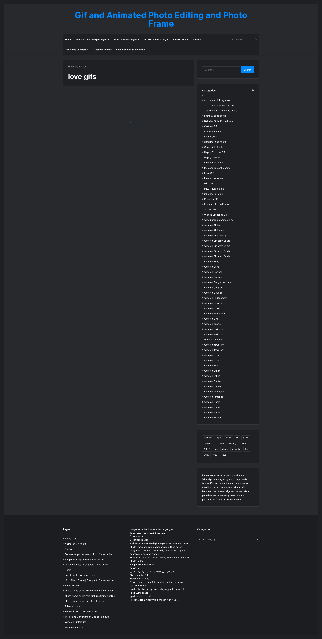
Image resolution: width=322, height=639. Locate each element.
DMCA (68, 549)
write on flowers (213, 303)
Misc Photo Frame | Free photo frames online (89, 580)
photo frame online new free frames (84, 601)
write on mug (211, 365)
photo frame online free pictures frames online (90, 596)
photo (196, 39)
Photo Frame (179, 39)
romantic (236, 449)
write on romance (213, 396)
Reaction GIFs (211, 199)
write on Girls (211, 318)
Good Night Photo (213, 147)
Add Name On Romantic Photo (220, 110)
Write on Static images (125, 39)
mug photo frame (213, 194)
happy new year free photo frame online (86, 564)
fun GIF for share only (155, 39)
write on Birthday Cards (217, 251)
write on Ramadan (214, 391)
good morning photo (215, 141)
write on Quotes (212, 381)
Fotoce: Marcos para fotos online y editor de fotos (156, 582)
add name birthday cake (217, 100)
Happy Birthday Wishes (142, 564)
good (245, 437)
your (224, 455)
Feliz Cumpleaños (139, 592)
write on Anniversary (215, 235)
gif (237, 437)
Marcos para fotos (139, 578)
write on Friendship (214, 313)
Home (68, 39)
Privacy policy (72, 606)
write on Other (212, 370)
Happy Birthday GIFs (215, 152)
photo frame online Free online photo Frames (89, 590)
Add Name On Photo (75, 49)
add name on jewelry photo (219, 105)
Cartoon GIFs (211, 126)
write (206, 455)
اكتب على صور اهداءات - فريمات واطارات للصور (152, 571)
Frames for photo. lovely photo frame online (88, 554)
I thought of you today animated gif (89, 133)
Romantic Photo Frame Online (81, 611)
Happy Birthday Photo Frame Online (84, 559)
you (215, 455)
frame (228, 437)
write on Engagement (215, 298)
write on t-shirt (212, 402)
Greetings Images (102, 49)
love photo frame (213, 178)
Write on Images (74, 627)
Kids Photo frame (213, 162)
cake (219, 437)
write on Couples (213, 287)
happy (207, 443)
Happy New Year (213, 157)
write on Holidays (213, 329)
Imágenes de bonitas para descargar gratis (152, 529)
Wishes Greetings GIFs (216, 214)
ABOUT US (71, 538)
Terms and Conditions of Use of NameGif (87, 616)
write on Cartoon (213, 272)
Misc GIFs (209, 183)
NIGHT (207, 449)
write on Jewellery (214, 344)
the (246, 449)
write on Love (211, 355)
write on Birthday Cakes (217, 240)
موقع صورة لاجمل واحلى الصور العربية (148, 532)
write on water (212, 407)
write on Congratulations (217, 282)
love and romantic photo (217, 168)
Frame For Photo (213, 131)
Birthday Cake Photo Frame (219, 121)
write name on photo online (130, 49)
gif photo (135, 568)
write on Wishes (212, 417)
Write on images (213, 339)
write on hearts (212, 324)
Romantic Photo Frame (216, 204)
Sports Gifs (210, 209)
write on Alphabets (214, 225)
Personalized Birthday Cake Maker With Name (154, 599)
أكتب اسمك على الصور (140, 596)
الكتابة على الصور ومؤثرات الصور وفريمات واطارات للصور (157, 589)
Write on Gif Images (75, 622)
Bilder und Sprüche (140, 575)
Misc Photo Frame (214, 188)
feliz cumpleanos (139, 585)
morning (232, 443)
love (222, 443)
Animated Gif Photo (75, 543)
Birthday (208, 437)
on (216, 449)
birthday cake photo (215, 115)
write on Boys (211, 261)
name (243, 443)
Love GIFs (209, 173)
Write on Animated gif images (91, 39)
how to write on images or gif (80, 575)
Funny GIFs (210, 136)
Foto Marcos (136, 536)
